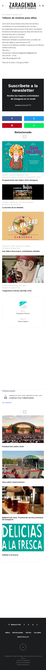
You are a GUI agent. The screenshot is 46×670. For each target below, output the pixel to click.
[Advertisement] (23, 363)
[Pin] (12, 125)
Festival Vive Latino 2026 (13, 447)
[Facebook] (24, 624)
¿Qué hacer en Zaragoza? (23, 662)
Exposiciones (17, 632)
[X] (28, 624)
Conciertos (12, 175)
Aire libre (5, 175)
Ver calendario (7, 402)
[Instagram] (33, 624)
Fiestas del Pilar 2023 (15, 285)
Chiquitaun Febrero (23, 312)
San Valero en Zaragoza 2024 (13, 14)
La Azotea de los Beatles (12, 208)
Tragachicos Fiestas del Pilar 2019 (16, 291)
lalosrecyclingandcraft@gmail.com (24, 53)
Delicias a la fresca (10, 555)
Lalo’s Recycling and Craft (11, 58)
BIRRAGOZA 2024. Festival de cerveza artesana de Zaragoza (22, 519)
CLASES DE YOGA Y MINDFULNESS (21, 398)
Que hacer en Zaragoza (9, 177)
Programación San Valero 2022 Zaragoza (20, 180)
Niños (27, 175)
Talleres (37, 632)
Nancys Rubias (23, 320)
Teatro (39, 177)
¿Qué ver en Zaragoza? (23, 660)
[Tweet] (34, 118)
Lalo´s (35, 26)
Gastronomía (6, 246)
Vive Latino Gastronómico (13, 482)
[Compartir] (12, 118)
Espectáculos (20, 175)
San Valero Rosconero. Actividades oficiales (21, 251)
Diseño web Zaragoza (23, 664)
